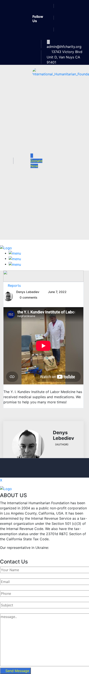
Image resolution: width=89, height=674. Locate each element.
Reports (14, 285)
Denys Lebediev (27, 292)
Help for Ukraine (14, 553)
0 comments (28, 297)
